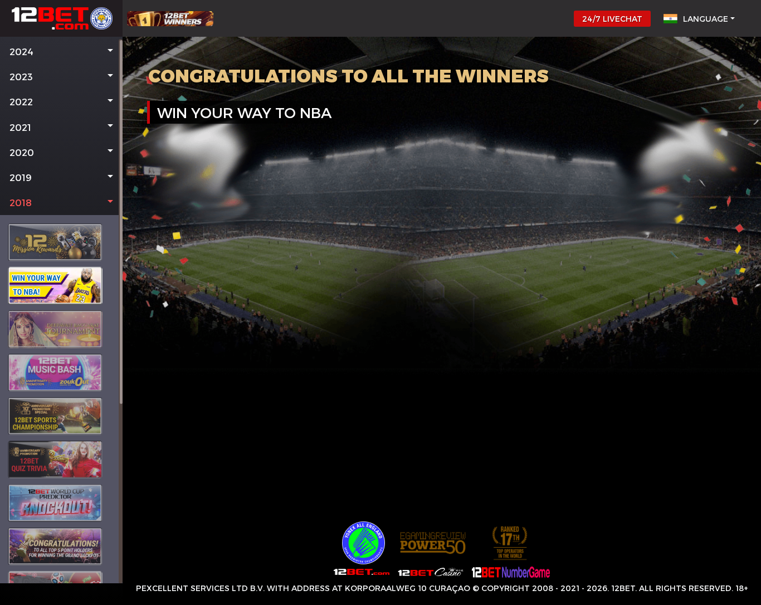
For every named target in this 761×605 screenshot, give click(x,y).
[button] (61, 51)
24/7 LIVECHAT (612, 18)
